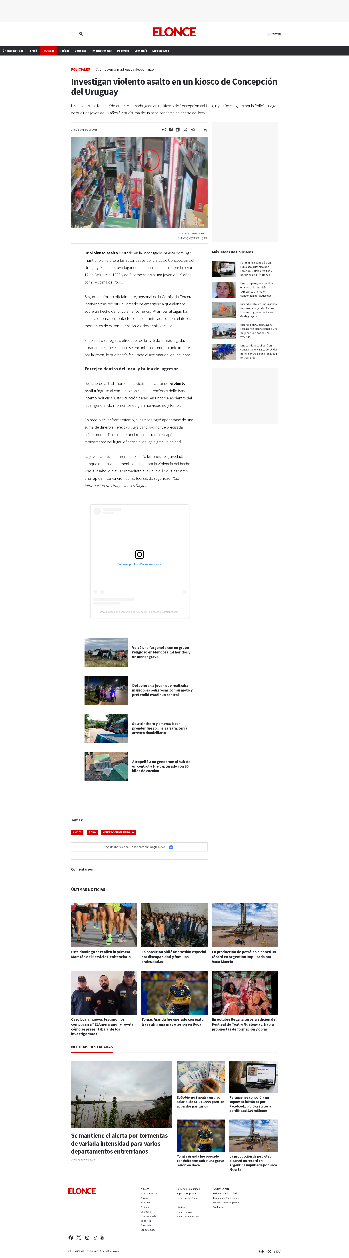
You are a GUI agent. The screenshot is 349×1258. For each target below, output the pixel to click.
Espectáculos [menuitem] (160, 51)
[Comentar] (202, 130)
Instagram (87, 1238)
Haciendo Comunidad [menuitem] (188, 1189)
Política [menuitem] (64, 51)
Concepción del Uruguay (118, 832)
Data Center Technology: (269, 1251)
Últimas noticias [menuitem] (13, 51)
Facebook (70, 1238)
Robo (92, 832)
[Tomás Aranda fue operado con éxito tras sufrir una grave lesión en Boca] (174, 993)
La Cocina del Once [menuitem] (187, 1198)
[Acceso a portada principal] (174, 31)
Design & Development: (277, 1251)
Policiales (80, 69)
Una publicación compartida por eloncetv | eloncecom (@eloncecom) (139, 611)
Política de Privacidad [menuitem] (225, 1193)
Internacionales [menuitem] (102, 51)
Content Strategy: (261, 1251)
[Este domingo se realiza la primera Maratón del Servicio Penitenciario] (104, 926)
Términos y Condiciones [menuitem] (226, 1198)
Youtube (102, 1238)
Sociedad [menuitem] (80, 51)
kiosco (77, 832)
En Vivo (276, 34)
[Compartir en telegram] (193, 130)
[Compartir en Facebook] (171, 130)
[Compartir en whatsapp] (164, 130)
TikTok (95, 1238)
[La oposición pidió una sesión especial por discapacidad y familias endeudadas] (174, 926)
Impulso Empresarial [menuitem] (188, 1193)
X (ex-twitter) (79, 1238)
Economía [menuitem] (141, 51)
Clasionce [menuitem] (182, 1207)
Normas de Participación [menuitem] (226, 1202)
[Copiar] (178, 130)
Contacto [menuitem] (218, 1207)
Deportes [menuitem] (123, 51)
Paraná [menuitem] (33, 51)
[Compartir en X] (185, 130)
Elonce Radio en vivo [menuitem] (188, 1216)
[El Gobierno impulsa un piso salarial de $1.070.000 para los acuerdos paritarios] (201, 1077)
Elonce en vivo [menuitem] (185, 1212)
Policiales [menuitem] (48, 51)
